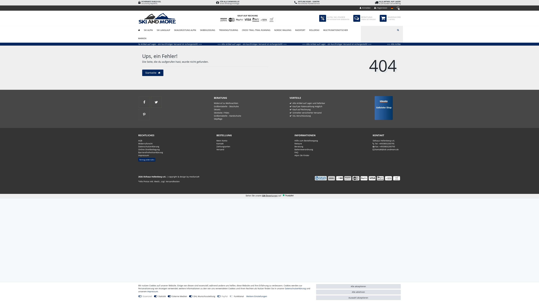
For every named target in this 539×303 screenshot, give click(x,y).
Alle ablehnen (358, 292)
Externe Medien (179, 296)
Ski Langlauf (163, 30)
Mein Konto (221, 140)
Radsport (300, 30)
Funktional (239, 296)
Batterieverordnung (303, 149)
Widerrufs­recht (145, 143)
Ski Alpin (148, 30)
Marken (142, 38)
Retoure (298, 143)
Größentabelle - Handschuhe (227, 115)
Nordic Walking (282, 30)
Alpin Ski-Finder (301, 155)
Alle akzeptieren (358, 286)
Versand (220, 149)
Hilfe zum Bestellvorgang (306, 140)
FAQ (296, 152)
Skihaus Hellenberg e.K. (384, 140)
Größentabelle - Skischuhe (226, 106)
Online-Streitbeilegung (149, 149)
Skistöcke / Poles (221, 112)
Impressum (143, 155)
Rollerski (314, 30)
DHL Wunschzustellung (204, 296)
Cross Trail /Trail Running (256, 30)
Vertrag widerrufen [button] (146, 160)
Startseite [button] (151, 72)
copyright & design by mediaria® (183, 176)
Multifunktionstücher (335, 30)
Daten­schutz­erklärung (148, 146)
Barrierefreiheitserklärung (150, 152)
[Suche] (398, 30)
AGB (140, 140)
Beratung (298, 146)
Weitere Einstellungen (256, 296)
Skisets (217, 109)
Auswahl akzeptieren (358, 297)
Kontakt (220, 143)
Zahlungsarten (223, 146)
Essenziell (147, 296)
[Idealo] (383, 107)
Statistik (162, 296)
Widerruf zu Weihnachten (226, 103)
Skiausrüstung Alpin (185, 30)
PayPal (225, 296)
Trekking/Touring (228, 30)
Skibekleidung (207, 30)
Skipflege (218, 119)
